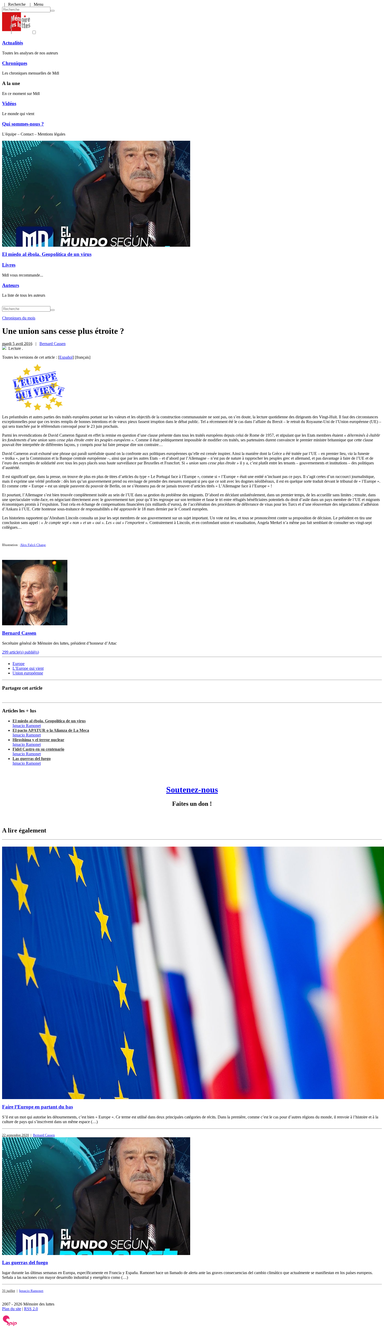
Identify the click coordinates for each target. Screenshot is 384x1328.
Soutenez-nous (192, 789)
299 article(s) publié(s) (20, 652)
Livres (8, 265)
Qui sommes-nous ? (23, 124)
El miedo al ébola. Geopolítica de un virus (46, 254)
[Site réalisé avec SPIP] (10, 1325)
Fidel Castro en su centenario (38, 749)
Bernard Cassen (52, 343)
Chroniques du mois (18, 318)
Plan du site (11, 1309)
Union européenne (28, 673)
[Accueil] (16, 32)
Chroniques (14, 63)
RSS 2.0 (31, 1309)
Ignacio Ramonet (27, 725)
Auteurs (10, 285)
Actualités (12, 43)
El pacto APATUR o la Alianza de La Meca (51, 730)
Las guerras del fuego (32, 758)
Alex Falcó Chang (33, 545)
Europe (19, 663)
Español (66, 357)
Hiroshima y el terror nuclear (38, 740)
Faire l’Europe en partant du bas (37, 1107)
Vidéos (9, 103)
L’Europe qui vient (28, 668)
